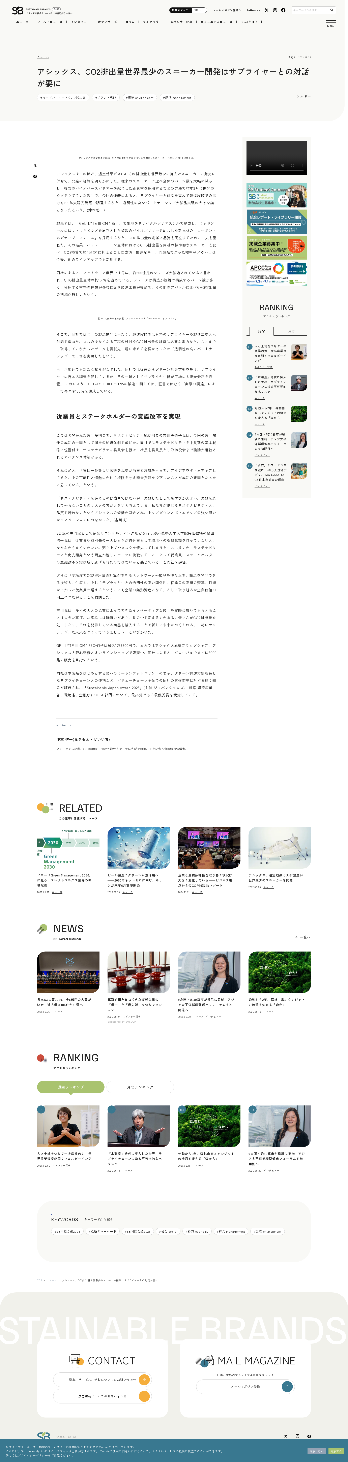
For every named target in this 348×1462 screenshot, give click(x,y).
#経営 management (177, 97)
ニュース (22, 22)
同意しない (317, 1451)
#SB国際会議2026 (67, 1231)
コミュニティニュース (217, 22)
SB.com (199, 10)
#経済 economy (197, 1231)
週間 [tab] (261, 331)
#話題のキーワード (102, 1231)
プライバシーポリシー (33, 1455)
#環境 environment (140, 97)
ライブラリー (152, 22)
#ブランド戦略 (105, 97)
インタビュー (80, 22)
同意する (336, 1451)
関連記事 (143, 252)
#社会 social (168, 1231)
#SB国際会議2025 (138, 1231)
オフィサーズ (107, 22)
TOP (39, 1280)
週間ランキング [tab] (70, 1087)
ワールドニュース (50, 22)
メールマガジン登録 (225, 10)
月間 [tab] (292, 331)
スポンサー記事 (181, 22)
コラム (130, 22)
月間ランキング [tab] (140, 1087)
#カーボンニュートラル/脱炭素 (63, 97)
